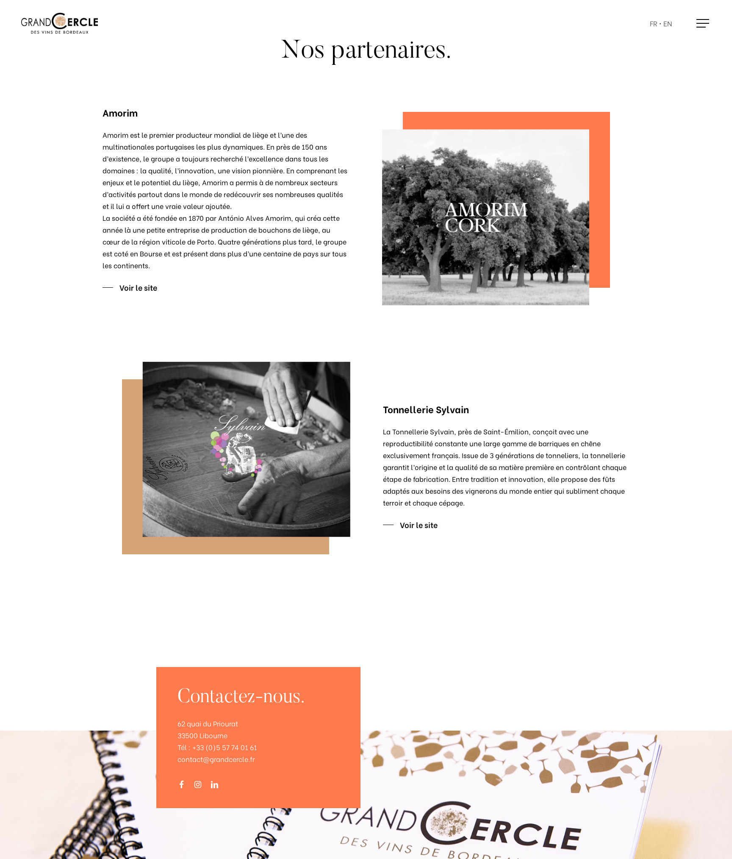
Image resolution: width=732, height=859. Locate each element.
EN (667, 23)
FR (653, 23)
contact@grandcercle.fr (216, 759)
